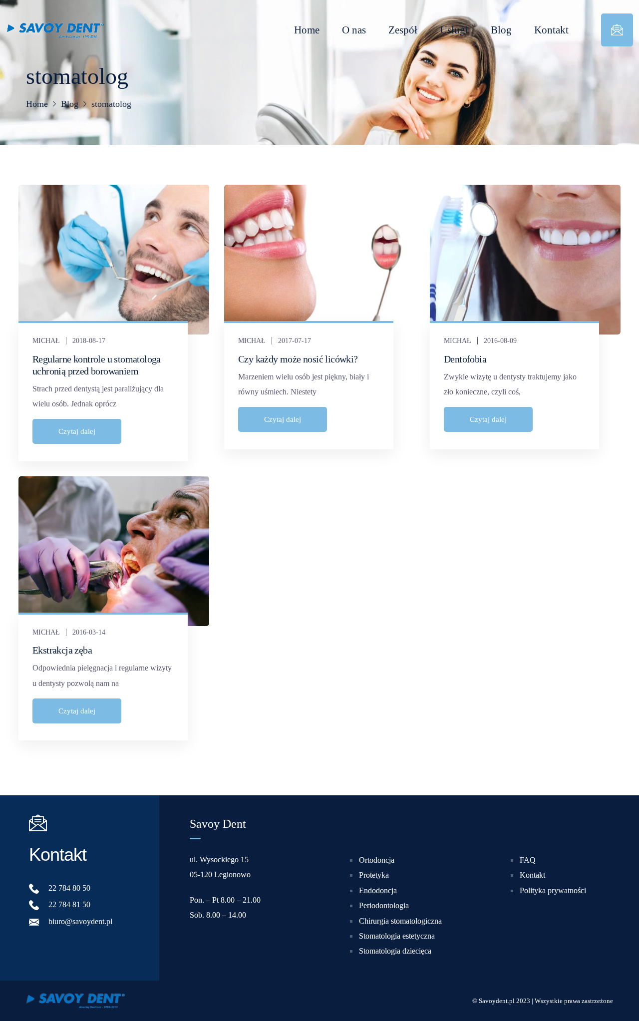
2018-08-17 (88, 340)
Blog (501, 30)
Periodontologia (384, 905)
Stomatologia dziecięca (395, 951)
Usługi (454, 30)
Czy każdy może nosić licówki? (298, 358)
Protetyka (374, 875)
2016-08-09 (500, 340)
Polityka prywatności (553, 890)
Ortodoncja (376, 860)
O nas (354, 30)
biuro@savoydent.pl (80, 921)
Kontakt (551, 30)
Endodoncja (378, 890)
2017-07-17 (294, 340)
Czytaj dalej (76, 431)
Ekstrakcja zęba (62, 650)
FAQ (528, 860)
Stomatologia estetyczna (397, 936)
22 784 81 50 (69, 905)
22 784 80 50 (69, 888)
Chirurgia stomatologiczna (400, 921)
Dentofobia (465, 358)
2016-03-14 (88, 632)
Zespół (402, 30)
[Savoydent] (55, 30)
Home (307, 30)
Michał (46, 340)
